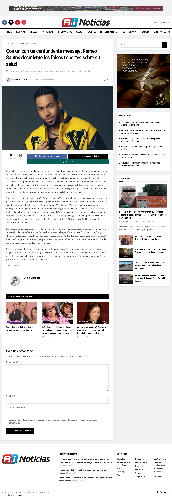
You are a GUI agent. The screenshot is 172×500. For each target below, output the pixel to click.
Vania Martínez (22, 80)
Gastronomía (129, 32)
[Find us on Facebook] (4, 22)
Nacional (20, 32)
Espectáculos (31, 44)
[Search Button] (169, 32)
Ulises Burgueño (130, 221)
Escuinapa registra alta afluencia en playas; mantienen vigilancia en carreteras (150, 265)
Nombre (10, 395)
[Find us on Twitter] (11, 22)
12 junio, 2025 (48, 337)
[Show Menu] (3, 32)
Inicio (9, 32)
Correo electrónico (15, 407)
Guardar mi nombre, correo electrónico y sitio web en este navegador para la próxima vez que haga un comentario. (54, 421)
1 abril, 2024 (38, 80)
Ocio (118, 468)
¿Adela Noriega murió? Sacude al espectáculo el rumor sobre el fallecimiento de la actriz (91, 330)
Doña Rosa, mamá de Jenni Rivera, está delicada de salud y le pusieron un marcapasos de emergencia (57, 330)
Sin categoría (160, 459)
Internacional (65, 32)
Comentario (12, 362)
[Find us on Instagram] (23, 22)
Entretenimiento (108, 32)
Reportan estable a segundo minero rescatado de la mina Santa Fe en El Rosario (150, 278)
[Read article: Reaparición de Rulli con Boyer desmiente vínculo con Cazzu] (21, 313)
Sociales (145, 32)
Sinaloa (33, 32)
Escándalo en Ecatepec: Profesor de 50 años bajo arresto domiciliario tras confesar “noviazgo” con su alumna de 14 (142, 214)
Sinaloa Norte (159, 468)
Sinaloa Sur (158, 472)
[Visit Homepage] (86, 22)
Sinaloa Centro (159, 465)
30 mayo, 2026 (12, 334)
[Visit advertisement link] (86, 8)
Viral (118, 475)
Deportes (91, 32)
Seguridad (48, 32)
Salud (79, 32)
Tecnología (121, 472)
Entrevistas (160, 32)
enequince (19, 495)
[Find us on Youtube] (17, 22)
